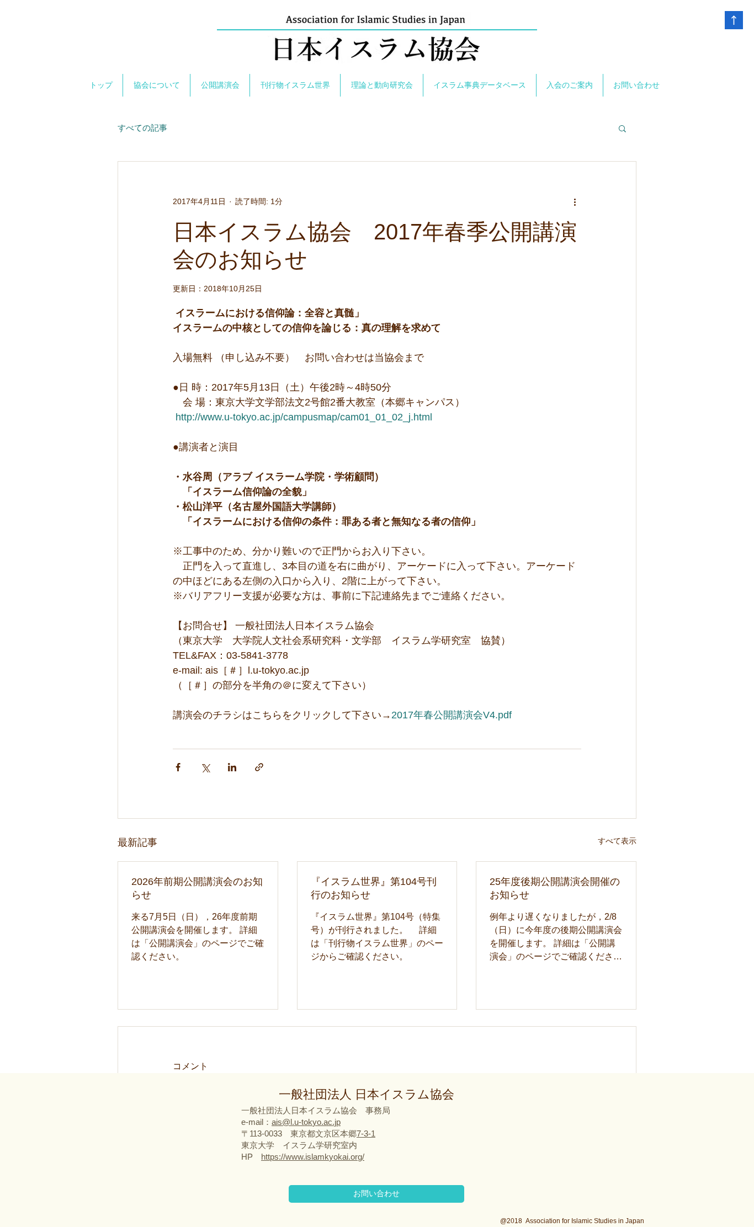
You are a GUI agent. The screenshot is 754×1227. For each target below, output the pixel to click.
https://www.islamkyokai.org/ (312, 1156)
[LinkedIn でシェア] (232, 767)
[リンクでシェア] (259, 767)
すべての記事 (142, 127)
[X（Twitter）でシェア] (205, 767)
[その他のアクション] (574, 201)
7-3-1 (366, 1133)
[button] (622, 128)
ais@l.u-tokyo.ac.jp (306, 1122)
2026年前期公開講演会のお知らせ (197, 888)
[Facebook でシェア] (178, 767)
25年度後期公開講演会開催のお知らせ (555, 888)
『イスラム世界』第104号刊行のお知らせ (374, 888)
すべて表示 (617, 840)
